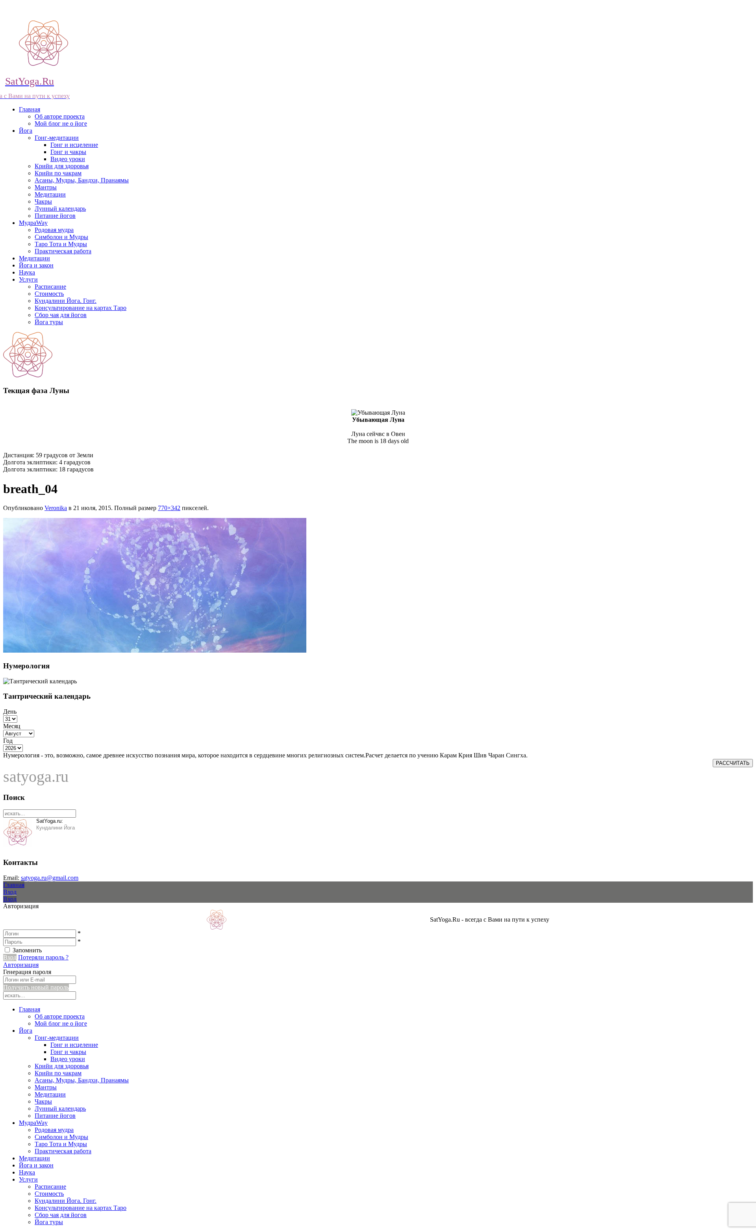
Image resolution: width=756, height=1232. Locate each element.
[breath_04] (154, 650)
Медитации (50, 194)
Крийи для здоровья (62, 166)
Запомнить (27, 950)
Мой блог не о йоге (61, 123)
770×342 (169, 508)
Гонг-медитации (57, 137)
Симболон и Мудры (61, 237)
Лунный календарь (60, 208)
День (10, 711)
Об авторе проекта (60, 116)
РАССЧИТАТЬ (733, 763)
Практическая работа (63, 251)
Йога (25, 130)
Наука (27, 272)
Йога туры (49, 322)
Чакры (43, 201)
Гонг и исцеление (74, 144)
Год (8, 740)
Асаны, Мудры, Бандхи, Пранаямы (82, 180)
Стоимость (49, 293)
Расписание (50, 286)
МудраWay (33, 222)
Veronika (55, 508)
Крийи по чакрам (58, 173)
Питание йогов (55, 215)
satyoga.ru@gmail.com (49, 877)
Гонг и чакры (68, 151)
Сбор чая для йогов (61, 315)
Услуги (28, 279)
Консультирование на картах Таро (80, 307)
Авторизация (21, 964)
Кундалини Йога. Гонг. (65, 300)
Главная (29, 109)
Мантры (46, 187)
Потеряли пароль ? (43, 957)
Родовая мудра (54, 229)
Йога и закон (36, 265)
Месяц (11, 726)
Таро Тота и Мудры (61, 244)
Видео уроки (67, 159)
